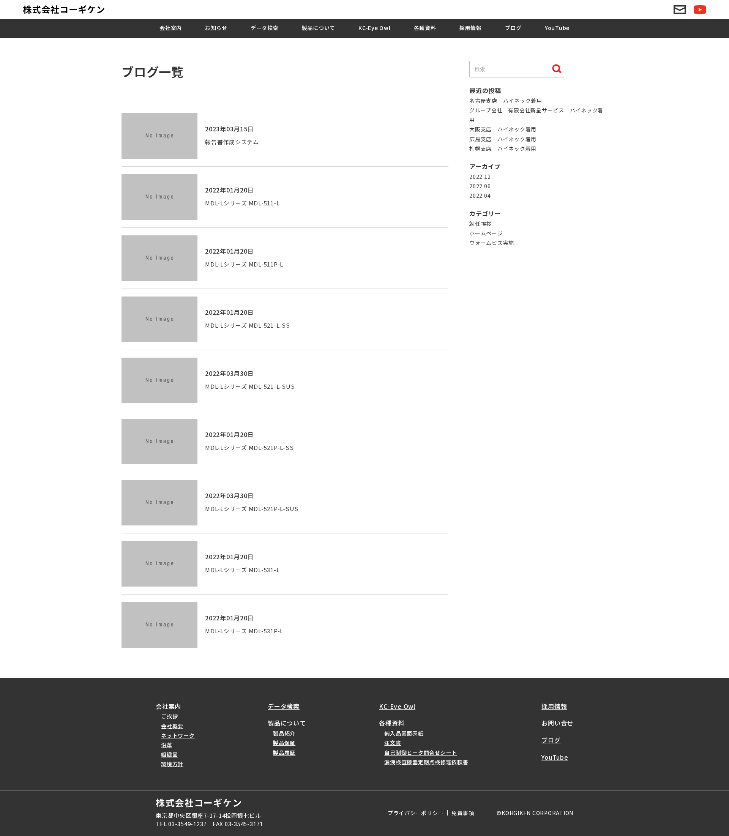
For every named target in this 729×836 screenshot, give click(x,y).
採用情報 (470, 28)
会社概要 (172, 726)
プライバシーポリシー (416, 812)
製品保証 (284, 742)
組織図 (169, 754)
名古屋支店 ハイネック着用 (505, 100)
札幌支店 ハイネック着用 (502, 148)
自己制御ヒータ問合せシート (420, 752)
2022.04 (480, 195)
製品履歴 (284, 752)
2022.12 (480, 176)
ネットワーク (178, 735)
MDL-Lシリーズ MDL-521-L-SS (247, 325)
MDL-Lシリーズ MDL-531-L (242, 570)
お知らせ (216, 28)
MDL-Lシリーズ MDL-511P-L (244, 264)
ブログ (513, 28)
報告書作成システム (232, 142)
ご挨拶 (169, 716)
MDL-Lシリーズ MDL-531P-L (244, 631)
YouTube (557, 28)
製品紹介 (284, 733)
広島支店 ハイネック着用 (502, 139)
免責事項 (462, 812)
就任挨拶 (480, 223)
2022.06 (480, 186)
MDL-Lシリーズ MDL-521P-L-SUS (251, 509)
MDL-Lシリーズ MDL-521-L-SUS (250, 386)
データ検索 (265, 28)
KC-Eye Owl (374, 28)
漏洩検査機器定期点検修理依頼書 (426, 762)
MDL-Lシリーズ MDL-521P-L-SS (249, 447)
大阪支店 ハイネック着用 (502, 129)
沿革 (166, 745)
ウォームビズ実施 (491, 242)
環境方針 (172, 764)
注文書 (392, 742)
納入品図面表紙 (403, 733)
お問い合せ (557, 722)
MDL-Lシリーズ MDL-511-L (242, 203)
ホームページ (486, 233)
